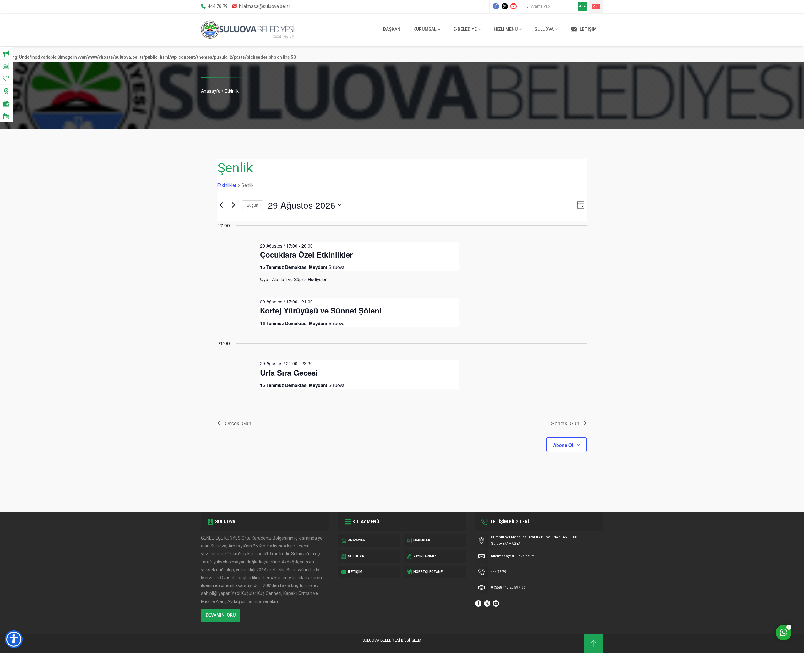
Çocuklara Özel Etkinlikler (306, 254)
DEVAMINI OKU (221, 615)
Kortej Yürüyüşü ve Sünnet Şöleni (321, 310)
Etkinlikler (226, 185)
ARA (582, 6)
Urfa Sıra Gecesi (289, 372)
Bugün (252, 205)
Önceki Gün (238, 423)
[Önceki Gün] (221, 205)
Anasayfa (210, 91)
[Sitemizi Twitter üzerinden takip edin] (505, 6)
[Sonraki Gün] (233, 205)
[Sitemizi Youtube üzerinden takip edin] (513, 6)
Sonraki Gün (565, 423)
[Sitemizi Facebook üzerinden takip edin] (496, 6)
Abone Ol (563, 445)
